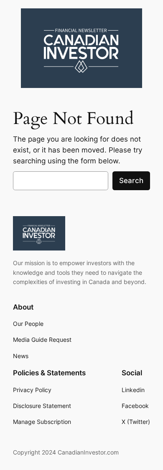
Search (131, 180)
